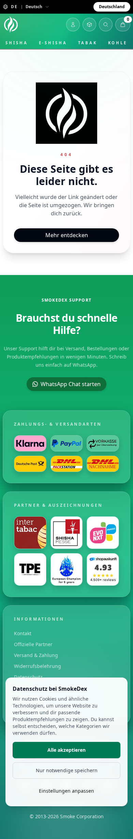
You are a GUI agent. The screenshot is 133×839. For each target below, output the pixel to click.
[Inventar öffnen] (89, 24)
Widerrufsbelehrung (37, 666)
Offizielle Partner (33, 644)
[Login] (73, 24)
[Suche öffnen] (106, 24)
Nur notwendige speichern (67, 770)
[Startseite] (11, 24)
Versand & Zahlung (36, 655)
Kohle (118, 42)
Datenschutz (28, 677)
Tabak (87, 42)
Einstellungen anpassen (66, 791)
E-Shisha (53, 42)
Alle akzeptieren (66, 750)
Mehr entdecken (66, 235)
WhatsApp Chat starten (71, 384)
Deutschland (112, 7)
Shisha (16, 42)
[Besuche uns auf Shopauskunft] (103, 569)
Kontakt (22, 633)
